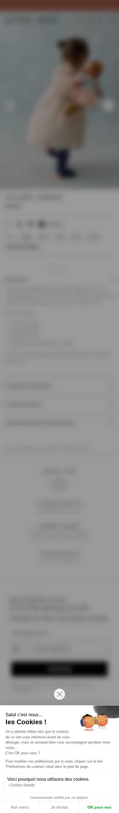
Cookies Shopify (22, 785)
